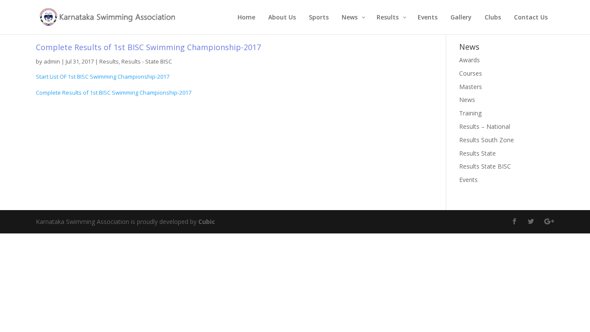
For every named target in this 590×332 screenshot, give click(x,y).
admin (52, 61)
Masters (470, 87)
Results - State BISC (146, 61)
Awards (469, 60)
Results (109, 61)
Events (468, 180)
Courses (470, 73)
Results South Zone (486, 140)
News (467, 100)
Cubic (206, 221)
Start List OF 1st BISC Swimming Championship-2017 (102, 76)
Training (470, 113)
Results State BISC (485, 166)
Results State (477, 153)
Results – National (484, 126)
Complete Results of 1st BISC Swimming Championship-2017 (113, 92)
